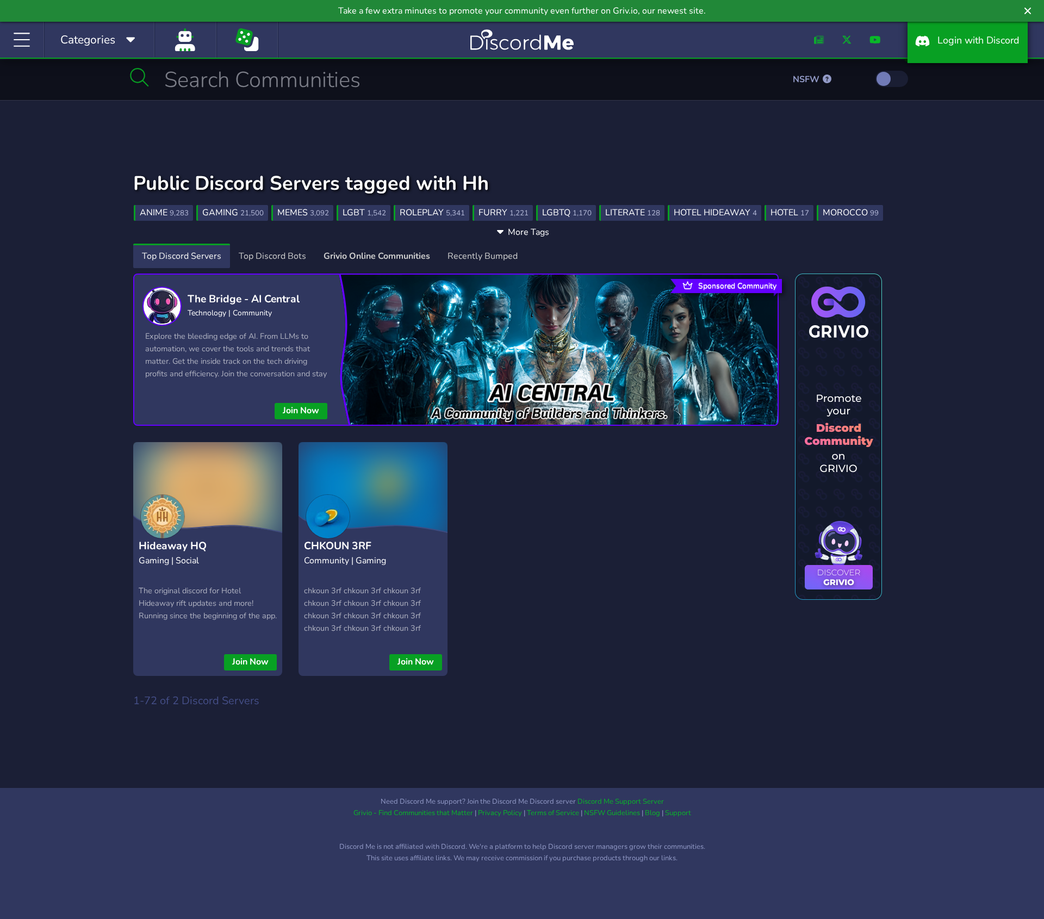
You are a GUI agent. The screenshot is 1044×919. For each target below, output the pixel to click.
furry (503, 213)
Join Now (301, 411)
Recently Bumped (483, 256)
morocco (851, 213)
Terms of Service (553, 813)
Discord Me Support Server (620, 801)
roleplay (432, 213)
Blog (652, 813)
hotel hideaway (715, 213)
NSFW (807, 79)
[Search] (139, 77)
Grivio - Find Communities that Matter (413, 813)
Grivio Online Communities (377, 256)
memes (303, 213)
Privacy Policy (500, 813)
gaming (233, 213)
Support (678, 813)
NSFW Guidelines (612, 813)
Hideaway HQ (173, 546)
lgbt (364, 213)
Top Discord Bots (272, 256)
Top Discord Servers (181, 256)
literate (632, 213)
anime (164, 213)
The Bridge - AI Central (244, 299)
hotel (789, 213)
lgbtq (567, 213)
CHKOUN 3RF (337, 546)
